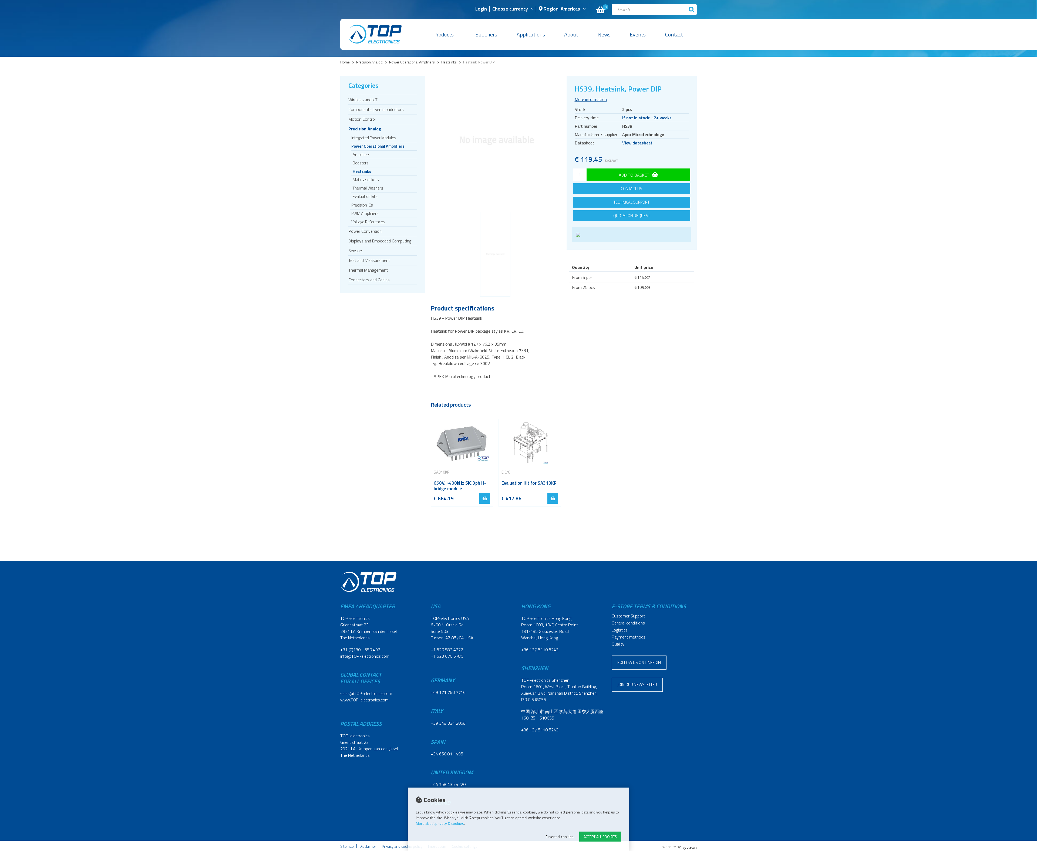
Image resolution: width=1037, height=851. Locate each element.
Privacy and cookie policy (402, 846)
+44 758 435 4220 (448, 784)
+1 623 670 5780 (447, 656)
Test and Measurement (369, 260)
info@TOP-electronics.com (364, 656)
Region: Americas (561, 9)
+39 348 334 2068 (448, 723)
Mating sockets (366, 180)
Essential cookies (560, 836)
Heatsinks (449, 62)
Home (345, 62)
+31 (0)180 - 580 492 (360, 649)
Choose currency (510, 9)
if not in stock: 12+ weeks (647, 117)
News (604, 34)
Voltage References (368, 222)
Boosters (361, 163)
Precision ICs (362, 205)
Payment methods (628, 637)
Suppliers (486, 34)
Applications (531, 34)
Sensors (355, 250)
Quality (618, 644)
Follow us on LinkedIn (639, 662)
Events (638, 34)
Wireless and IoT (363, 99)
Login (481, 9)
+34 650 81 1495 (447, 754)
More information (591, 99)
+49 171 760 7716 (448, 692)
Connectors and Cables (369, 279)
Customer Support (628, 616)
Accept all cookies (600, 836)
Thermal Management (368, 270)
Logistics (620, 630)
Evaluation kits (365, 196)
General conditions (628, 623)
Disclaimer (367, 846)
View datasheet (637, 143)
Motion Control (362, 119)
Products (443, 34)
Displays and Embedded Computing (379, 241)
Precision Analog (369, 62)
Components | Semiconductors (376, 109)
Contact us (631, 188)
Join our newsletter (637, 684)
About (571, 34)
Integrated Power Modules (373, 138)
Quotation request (631, 215)
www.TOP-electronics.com (364, 700)
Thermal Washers (368, 188)
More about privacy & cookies (440, 823)
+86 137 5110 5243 (539, 649)
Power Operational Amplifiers (412, 62)
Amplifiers (361, 154)
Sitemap (347, 846)
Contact (674, 34)
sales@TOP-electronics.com (366, 693)
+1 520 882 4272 (447, 649)
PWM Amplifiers (365, 213)
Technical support (631, 202)
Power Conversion (365, 231)
